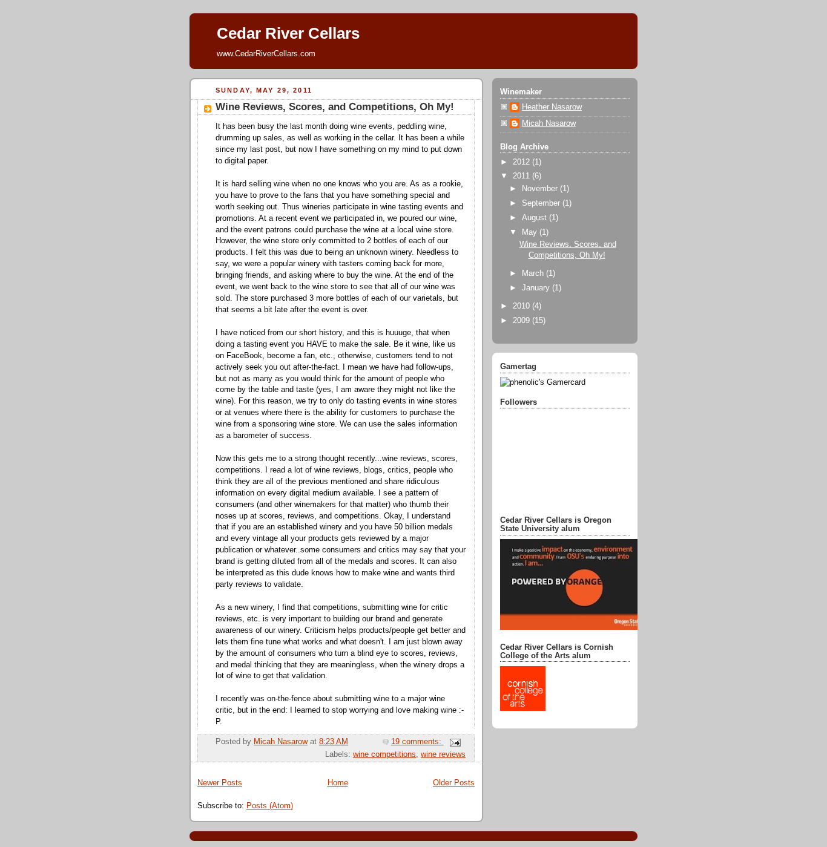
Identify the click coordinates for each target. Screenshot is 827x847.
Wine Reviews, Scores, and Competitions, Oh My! (335, 107)
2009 (522, 320)
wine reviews (443, 754)
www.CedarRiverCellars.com (266, 53)
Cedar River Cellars (288, 33)
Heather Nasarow (552, 107)
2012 (522, 162)
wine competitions (384, 754)
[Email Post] (455, 741)
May (530, 232)
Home (338, 783)
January (537, 288)
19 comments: (417, 741)
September (542, 203)
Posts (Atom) (269, 806)
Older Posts (454, 783)
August (535, 218)
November (541, 189)
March (534, 273)
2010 (522, 306)
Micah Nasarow (549, 123)
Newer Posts (219, 783)
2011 (522, 176)
